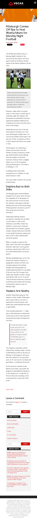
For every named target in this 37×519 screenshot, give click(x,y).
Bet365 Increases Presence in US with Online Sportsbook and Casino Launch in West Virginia (18, 477)
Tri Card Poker (11, 435)
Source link (9, 389)
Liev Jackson (10, 42)
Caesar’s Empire (12, 438)
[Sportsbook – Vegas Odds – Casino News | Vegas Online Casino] (18, 5)
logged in (18, 402)
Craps (9, 431)
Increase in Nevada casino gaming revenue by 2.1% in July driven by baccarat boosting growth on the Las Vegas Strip (17, 470)
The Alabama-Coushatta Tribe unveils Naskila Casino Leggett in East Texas (17, 484)
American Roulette (12, 424)
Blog (16, 42)
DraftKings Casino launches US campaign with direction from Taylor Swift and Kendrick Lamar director (18, 462)
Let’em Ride (10, 427)
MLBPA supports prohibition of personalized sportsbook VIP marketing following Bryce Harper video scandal (17, 455)
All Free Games (12, 420)
